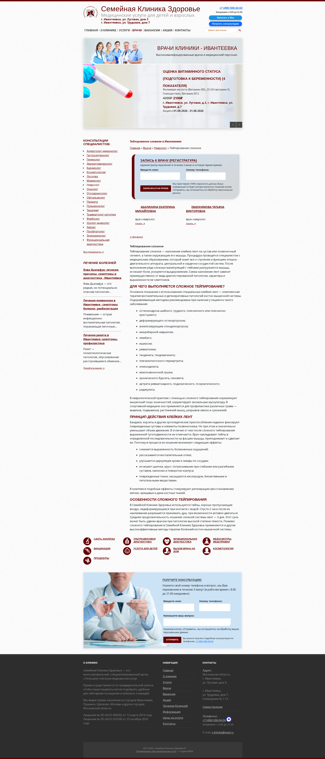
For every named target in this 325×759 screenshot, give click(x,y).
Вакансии (152, 30)
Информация (171, 712)
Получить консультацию (225, 23)
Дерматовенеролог (99, 164)
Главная (91, 30)
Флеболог (93, 219)
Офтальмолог (96, 197)
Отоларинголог (97, 193)
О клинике (108, 30)
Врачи (137, 30)
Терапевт (93, 210)
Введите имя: (149, 169)
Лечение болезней (175, 706)
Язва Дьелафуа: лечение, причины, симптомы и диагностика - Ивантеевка (102, 274)
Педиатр (92, 202)
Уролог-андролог (98, 223)
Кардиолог (94, 168)
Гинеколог (93, 159)
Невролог (93, 185)
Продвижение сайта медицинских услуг (156, 751)
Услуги (124, 30)
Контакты (182, 30)
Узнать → (140, 223)
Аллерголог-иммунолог (102, 151)
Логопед (92, 176)
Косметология (96, 172)
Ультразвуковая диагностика (145, 540)
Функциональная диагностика (185, 540)
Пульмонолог (96, 206)
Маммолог (94, 181)
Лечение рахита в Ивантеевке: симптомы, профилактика (100, 339)
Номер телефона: (197, 169)
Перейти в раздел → (94, 368)
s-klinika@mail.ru (223, 732)
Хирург (91, 227)
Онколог (92, 189)
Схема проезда (212, 707)
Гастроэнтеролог (98, 155)
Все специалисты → (93, 251)
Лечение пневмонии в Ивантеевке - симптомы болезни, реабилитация (100, 304)
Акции (167, 30)
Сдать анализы (104, 539)
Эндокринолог (96, 235)
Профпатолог (96, 231)
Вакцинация (102, 548)
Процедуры (101, 558)
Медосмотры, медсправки (222, 540)
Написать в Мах (225, 17)
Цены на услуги (173, 718)
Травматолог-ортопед (101, 214)
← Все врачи (136, 236)
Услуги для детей (145, 548)
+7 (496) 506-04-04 (204, 641)
